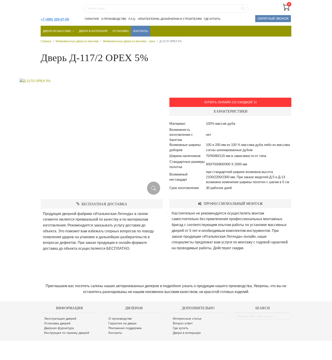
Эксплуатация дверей (60, 318)
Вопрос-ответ (183, 323)
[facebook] (259, 351)
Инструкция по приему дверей (66, 333)
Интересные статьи (187, 318)
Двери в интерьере (93, 31)
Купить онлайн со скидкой (228, 102)
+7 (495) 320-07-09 (55, 19)
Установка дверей (57, 323)
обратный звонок (273, 18)
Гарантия (92, 19)
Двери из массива (57, 31)
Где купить (212, 19)
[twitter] (268, 351)
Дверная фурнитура (59, 328)
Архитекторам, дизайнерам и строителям (170, 19)
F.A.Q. (132, 19)
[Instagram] (277, 351)
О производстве (113, 19)
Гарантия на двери (122, 323)
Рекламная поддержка (125, 328)
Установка (120, 31)
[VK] (287, 351)
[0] (286, 9)
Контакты (140, 31)
